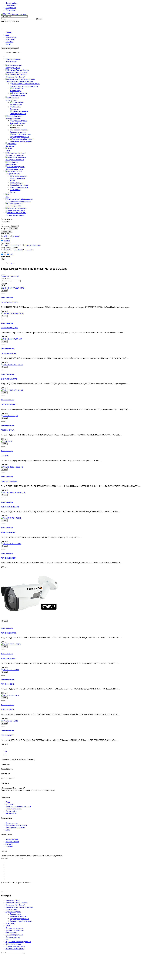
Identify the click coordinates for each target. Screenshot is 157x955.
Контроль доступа (13, 937)
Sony (15, 229)
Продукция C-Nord (13, 900)
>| (6, 755)
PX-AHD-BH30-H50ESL (8, 532)
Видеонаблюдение (13, 59)
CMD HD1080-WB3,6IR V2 (9, 328)
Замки (8, 925)
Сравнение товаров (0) (10, 276)
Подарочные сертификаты (16, 825)
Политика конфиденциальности (18, 806)
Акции (8, 830)
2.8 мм (6, 250)
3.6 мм (29, 250)
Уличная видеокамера (7, 297)
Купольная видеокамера (7, 348)
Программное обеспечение (21, 921)
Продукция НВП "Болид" (15, 905)
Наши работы (11, 813)
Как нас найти (11, 811)
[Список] (4, 274)
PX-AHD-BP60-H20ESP (8, 558)
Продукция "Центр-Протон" (16, 902)
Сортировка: (6, 278)
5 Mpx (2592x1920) (32, 245)
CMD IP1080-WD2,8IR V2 (9, 404)
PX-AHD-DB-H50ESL (7, 710)
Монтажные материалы (15, 948)
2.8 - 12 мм (18, 250)
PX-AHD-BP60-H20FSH (8, 633)
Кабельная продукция (14, 935)
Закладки (9, 844)
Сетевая (15, 236)
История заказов (12, 841)
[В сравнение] (2, 293)
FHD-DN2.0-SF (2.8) (7, 430)
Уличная (15, 226)
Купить (4, 290)
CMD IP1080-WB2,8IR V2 (9, 379)
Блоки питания (11, 909)
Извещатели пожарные (15, 930)
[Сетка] (2, 274)
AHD (5, 236)
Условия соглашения (13, 809)
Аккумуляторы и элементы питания (19, 907)
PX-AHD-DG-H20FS (7, 735)
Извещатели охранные (15, 928)
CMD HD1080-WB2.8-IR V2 (10, 302)
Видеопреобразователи (19, 918)
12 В (10, 263)
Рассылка (9, 846)
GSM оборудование (13, 944)
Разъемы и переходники (15, 946)
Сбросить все (6, 231)
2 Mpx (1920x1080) (11, 245)
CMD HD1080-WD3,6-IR (8, 353)
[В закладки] (4, 293)
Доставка (9, 804)
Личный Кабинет (12, 839)
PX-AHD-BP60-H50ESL (8, 658)
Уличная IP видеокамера (7, 374)
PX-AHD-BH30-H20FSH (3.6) (10, 507)
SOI (11, 229)
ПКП (7, 939)
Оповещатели (11, 932)
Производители (12, 823)
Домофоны (10, 923)
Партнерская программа (15, 827)
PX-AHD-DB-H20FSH (7, 684)
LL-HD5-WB (5, 456)
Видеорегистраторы (18, 916)
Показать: (5, 283)
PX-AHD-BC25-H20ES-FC (9, 481)
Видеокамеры (11, 61)
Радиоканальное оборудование (18, 941)
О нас (8, 802)
